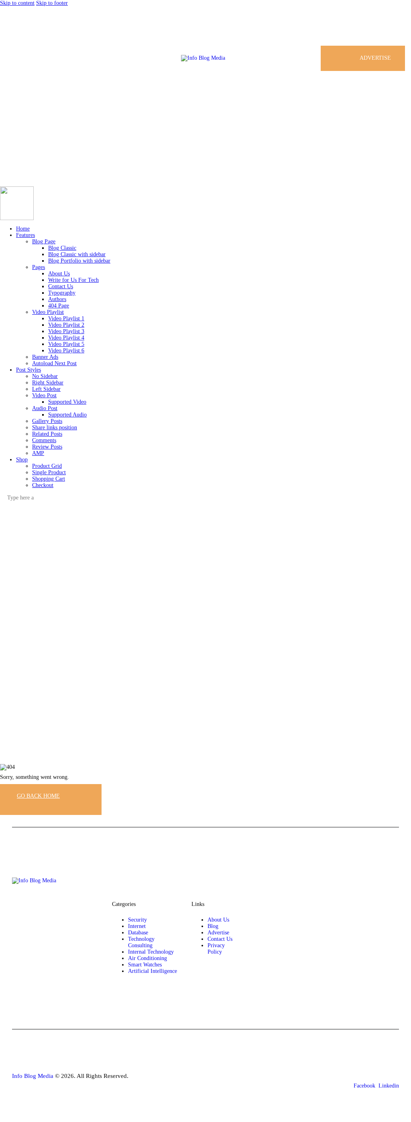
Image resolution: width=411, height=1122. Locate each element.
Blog (213, 926)
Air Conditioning (147, 958)
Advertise (218, 933)
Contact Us (220, 939)
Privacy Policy (216, 948)
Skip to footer (52, 3)
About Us (218, 920)
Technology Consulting (141, 942)
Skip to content (17, 3)
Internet (137, 926)
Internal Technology (151, 952)
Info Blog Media (32, 1076)
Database (138, 933)
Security (137, 920)
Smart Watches (145, 965)
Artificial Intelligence (152, 971)
